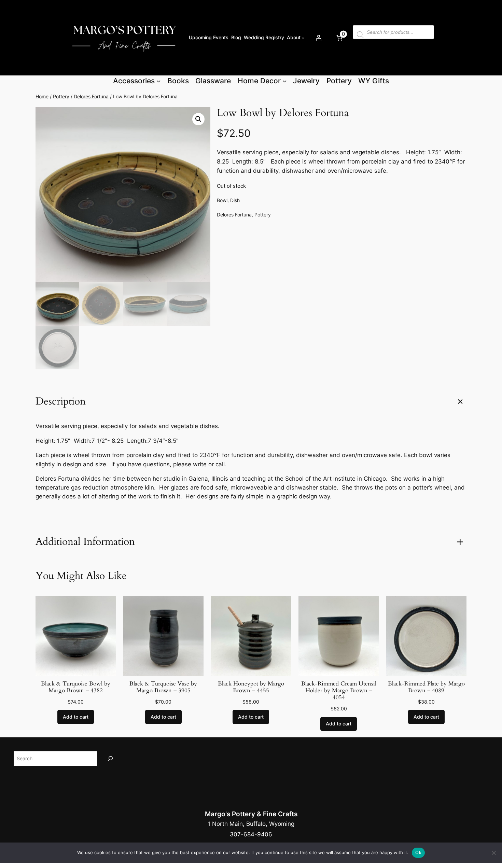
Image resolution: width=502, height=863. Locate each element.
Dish (235, 200)
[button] (198, 119)
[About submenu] (303, 37)
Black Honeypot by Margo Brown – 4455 (251, 687)
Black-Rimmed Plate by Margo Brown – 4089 (426, 687)
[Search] (110, 758)
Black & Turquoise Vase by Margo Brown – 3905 (163, 687)
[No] (493, 852)
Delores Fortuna (91, 96)
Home (42, 96)
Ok (418, 852)
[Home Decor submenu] (284, 81)
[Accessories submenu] (158, 81)
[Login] (318, 37)
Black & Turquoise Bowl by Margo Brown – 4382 (75, 687)
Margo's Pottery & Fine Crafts (251, 814)
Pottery (61, 96)
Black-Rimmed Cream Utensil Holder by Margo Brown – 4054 (338, 690)
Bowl (222, 200)
